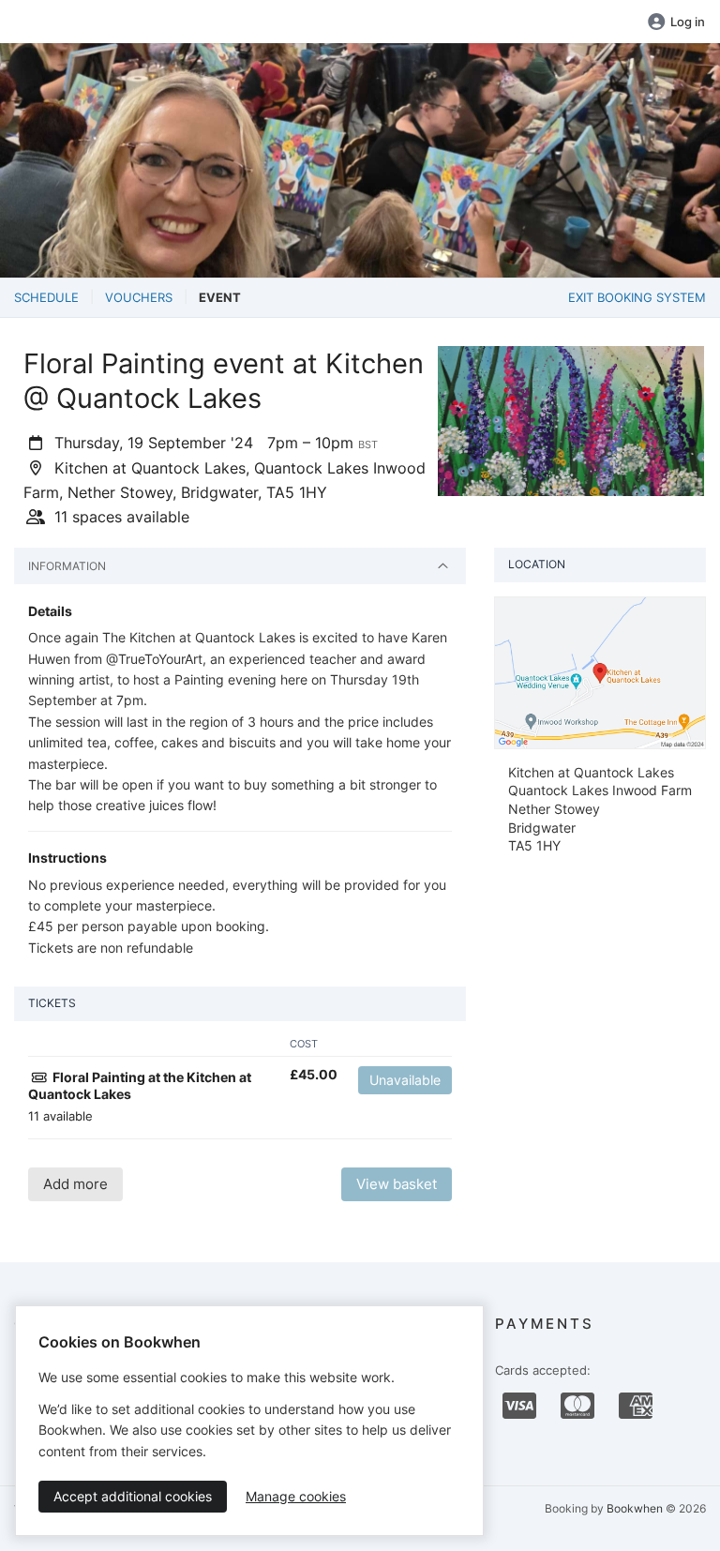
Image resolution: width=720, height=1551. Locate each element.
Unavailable (405, 1080)
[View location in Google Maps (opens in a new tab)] (600, 671)
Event (220, 297)
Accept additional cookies (132, 1496)
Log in (687, 21)
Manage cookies (296, 1496)
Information (67, 566)
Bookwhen (635, 1508)
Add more (75, 1184)
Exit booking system (637, 297)
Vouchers (138, 297)
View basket (396, 1184)
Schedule (46, 297)
